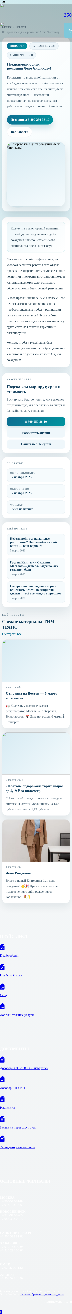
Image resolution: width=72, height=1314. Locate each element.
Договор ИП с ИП (12, 1088)
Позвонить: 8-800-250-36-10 (30, 119)
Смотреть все (12, 634)
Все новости (19, 132)
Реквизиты (7, 1107)
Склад (4, 995)
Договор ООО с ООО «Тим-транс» (24, 1068)
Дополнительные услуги (17, 1015)
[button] (1, 1312)
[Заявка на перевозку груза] (36, 1119)
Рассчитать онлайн (36, 433)
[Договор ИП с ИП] (36, 1079)
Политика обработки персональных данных (42, 1294)
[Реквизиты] (36, 1099)
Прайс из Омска (11, 975)
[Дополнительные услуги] (36, 1006)
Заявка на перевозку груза (18, 1127)
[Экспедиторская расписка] (36, 1139)
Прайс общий (9, 955)
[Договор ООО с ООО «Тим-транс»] (36, 1059)
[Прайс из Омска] (36, 967)
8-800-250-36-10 (36, 421)
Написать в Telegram (36, 444)
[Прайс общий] (36, 947)
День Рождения (18, 873)
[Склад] (36, 986)
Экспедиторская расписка (17, 1147)
